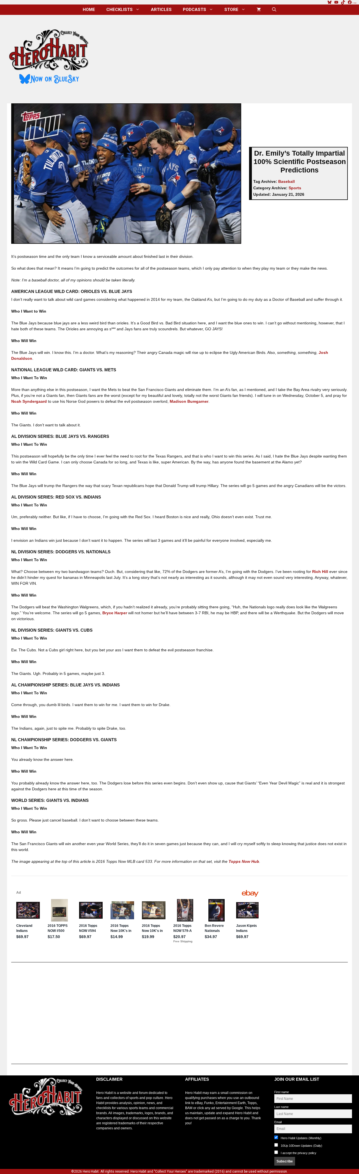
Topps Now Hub (244, 861)
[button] (274, 9)
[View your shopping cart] (258, 9)
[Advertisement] (225, 57)
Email (278, 1122)
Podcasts (194, 9)
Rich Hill (320, 571)
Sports (295, 188)
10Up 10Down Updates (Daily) (301, 1145)
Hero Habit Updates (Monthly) (300, 1138)
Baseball (286, 181)
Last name (281, 1107)
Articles (161, 9)
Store (231, 9)
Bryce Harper (114, 613)
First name (281, 1092)
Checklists (119, 9)
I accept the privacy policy (298, 1153)
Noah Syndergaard (29, 401)
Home (89, 9)
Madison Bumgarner (189, 401)
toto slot (13, 1130)
